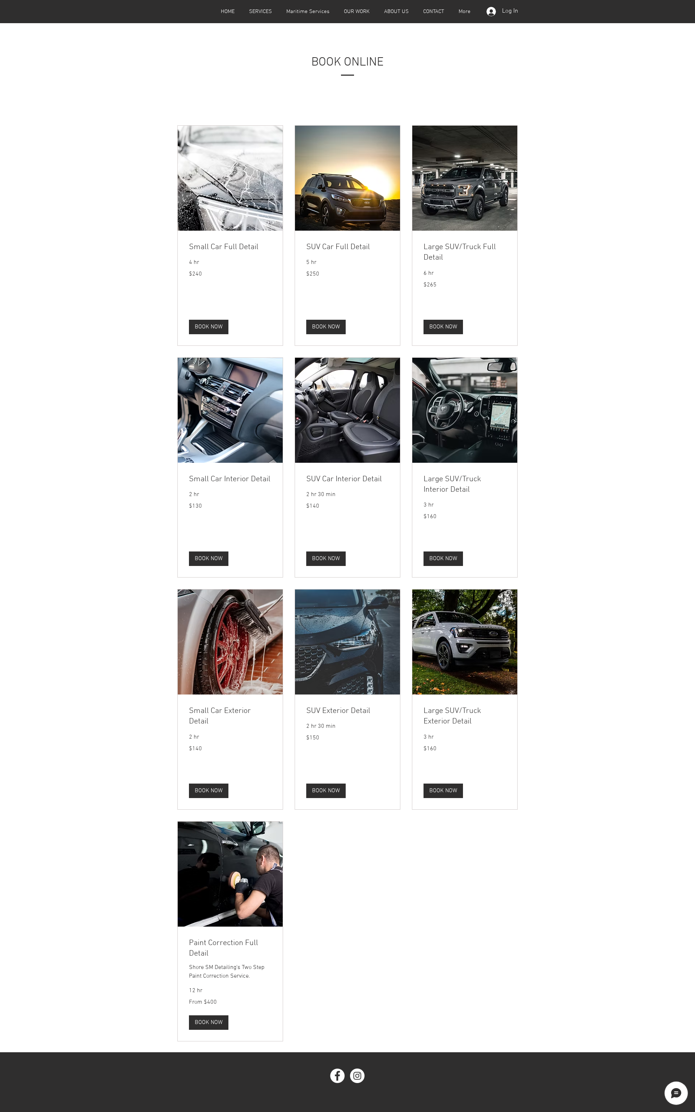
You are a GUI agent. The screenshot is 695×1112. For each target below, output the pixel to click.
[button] (208, 327)
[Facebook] (337, 1076)
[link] (230, 247)
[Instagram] (357, 1076)
